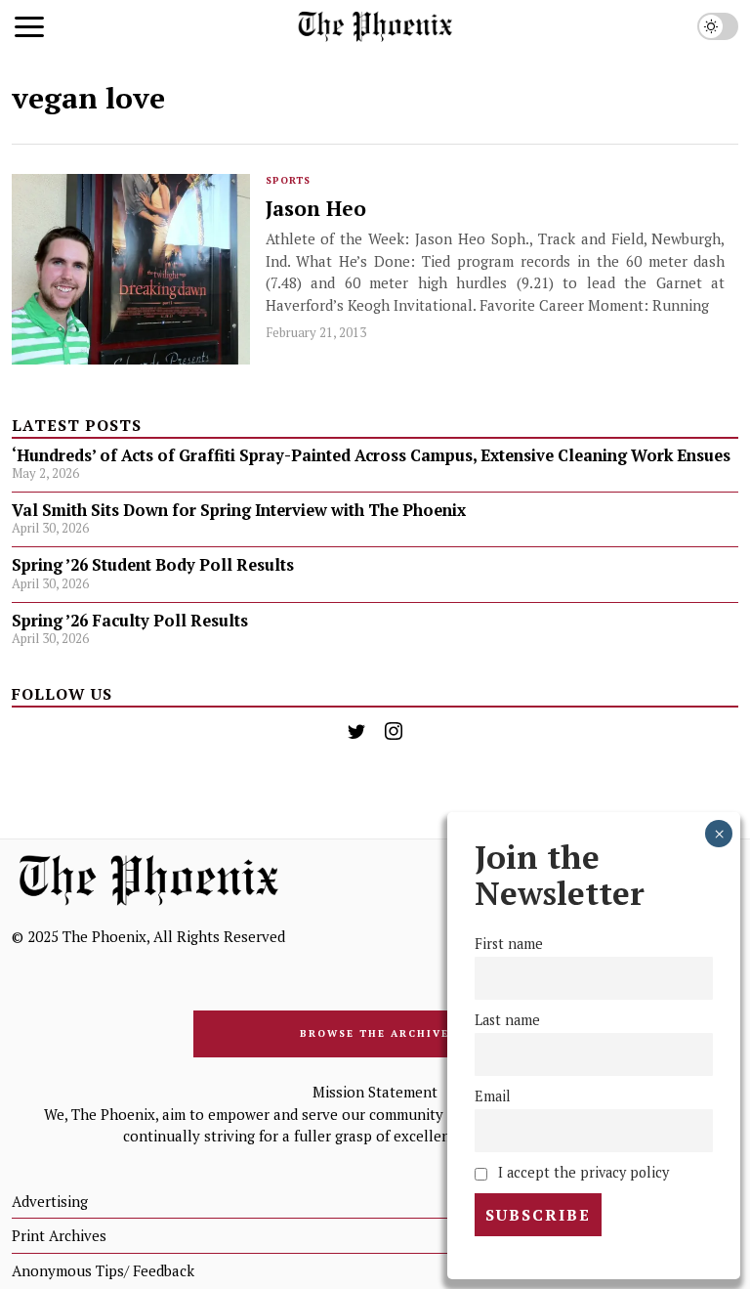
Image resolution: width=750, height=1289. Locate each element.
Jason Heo (316, 208)
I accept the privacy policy (581, 1172)
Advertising (50, 1201)
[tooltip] (356, 731)
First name (509, 943)
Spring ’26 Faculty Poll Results (130, 620)
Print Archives (59, 1235)
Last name (507, 1019)
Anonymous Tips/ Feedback (103, 1270)
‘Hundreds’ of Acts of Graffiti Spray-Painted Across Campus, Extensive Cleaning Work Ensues (371, 455)
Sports (288, 180)
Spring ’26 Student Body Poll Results (153, 565)
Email (493, 1096)
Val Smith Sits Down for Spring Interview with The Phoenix (241, 510)
